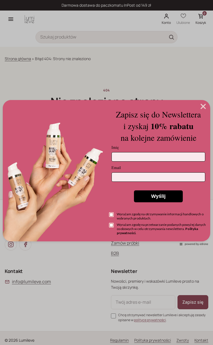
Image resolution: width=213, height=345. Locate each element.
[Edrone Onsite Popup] (106, 172)
